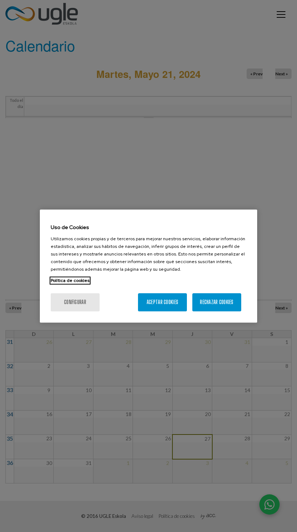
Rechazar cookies (216, 302)
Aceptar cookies (162, 302)
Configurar (75, 302)
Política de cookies (70, 280)
